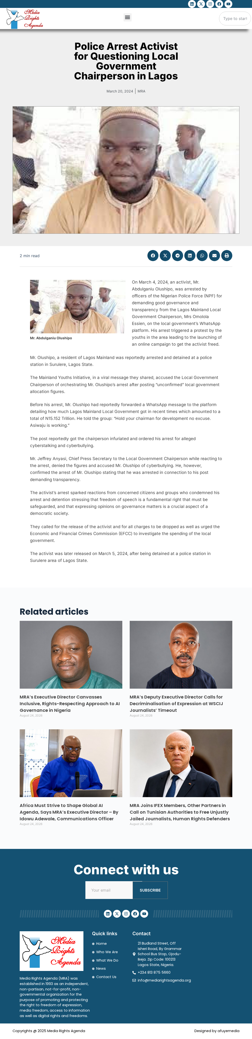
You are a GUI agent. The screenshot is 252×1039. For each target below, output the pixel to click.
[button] (128, 17)
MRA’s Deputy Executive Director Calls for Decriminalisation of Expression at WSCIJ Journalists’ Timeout (176, 703)
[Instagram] (210, 4)
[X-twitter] (201, 4)
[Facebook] (219, 4)
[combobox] (235, 18)
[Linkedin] (192, 4)
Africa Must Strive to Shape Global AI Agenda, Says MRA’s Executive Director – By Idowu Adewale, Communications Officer (69, 812)
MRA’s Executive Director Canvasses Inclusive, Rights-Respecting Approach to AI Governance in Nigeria (70, 703)
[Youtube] (228, 4)
